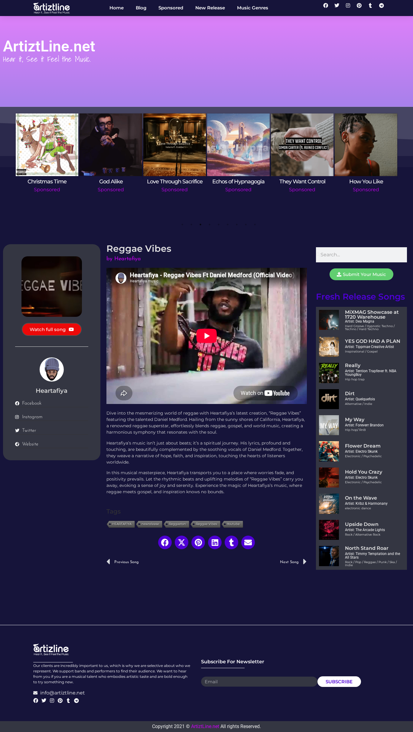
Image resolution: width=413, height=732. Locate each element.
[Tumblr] (373, 8)
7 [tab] (237, 225)
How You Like (366, 181)
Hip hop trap (355, 379)
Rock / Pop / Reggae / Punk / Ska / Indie (371, 563)
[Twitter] (339, 8)
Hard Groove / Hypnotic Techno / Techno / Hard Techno (370, 327)
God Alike (111, 181)
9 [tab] (255, 225)
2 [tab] (191, 225)
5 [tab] (219, 225)
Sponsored (47, 189)
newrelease (150, 524)
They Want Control (302, 181)
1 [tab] (182, 225)
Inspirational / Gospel (361, 351)
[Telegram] (384, 8)
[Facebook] (328, 8)
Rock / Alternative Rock (362, 535)
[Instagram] (350, 8)
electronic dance (358, 508)
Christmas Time (47, 181)
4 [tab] (210, 225)
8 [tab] (246, 225)
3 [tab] (200, 225)
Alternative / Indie (358, 404)
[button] (165, 542)
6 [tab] (228, 225)
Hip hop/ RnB (355, 430)
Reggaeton (177, 524)
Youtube (233, 524)
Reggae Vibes (206, 524)
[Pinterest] (361, 8)
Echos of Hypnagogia (238, 181)
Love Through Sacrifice (175, 181)
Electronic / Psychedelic (363, 456)
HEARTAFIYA (122, 524)
